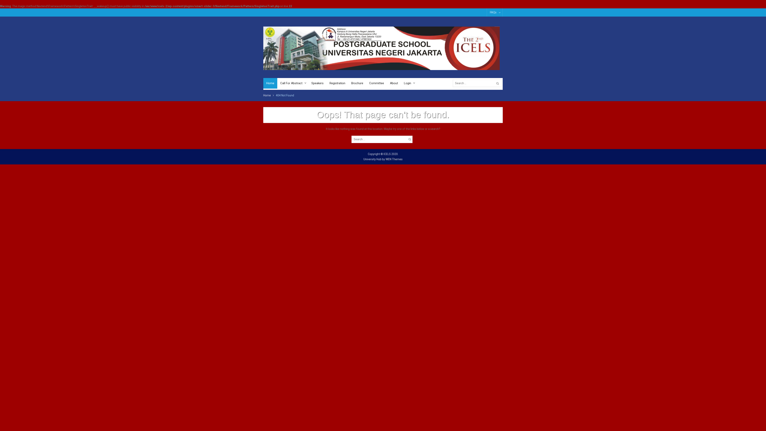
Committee (376, 83)
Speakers (317, 83)
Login (407, 83)
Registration (337, 83)
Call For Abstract (291, 83)
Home (270, 83)
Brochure (357, 83)
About (394, 83)
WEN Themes (394, 159)
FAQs (493, 12)
